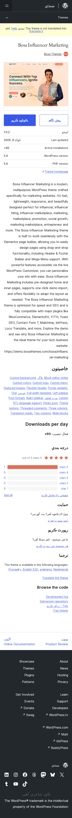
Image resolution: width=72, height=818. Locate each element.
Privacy (63, 682)
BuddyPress (57, 748)
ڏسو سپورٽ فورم (58, 520)
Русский (14, 569)
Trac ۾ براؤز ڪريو (57, 606)
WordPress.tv (56, 715)
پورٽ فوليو (51, 398)
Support (62, 701)
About (64, 661)
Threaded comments (33, 408)
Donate (27, 708)
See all (8, 495)
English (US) (30, 569)
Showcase (26, 661)
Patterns (28, 682)
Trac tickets (60, 610)
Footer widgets (57, 388)
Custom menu (58, 382)
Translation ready (21, 413)
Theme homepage (56, 171)
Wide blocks (60, 413)
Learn (64, 694)
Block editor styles (56, 377)
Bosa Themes (53, 54)
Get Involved (25, 694)
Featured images (14, 388)
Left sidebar (60, 393)
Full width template (39, 393)
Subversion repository (54, 601)
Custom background (23, 377)
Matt (62, 734)
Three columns (57, 408)
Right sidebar (34, 398)
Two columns (42, 413)
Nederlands (60, 569)
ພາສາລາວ (46, 569)
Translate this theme (55, 577)
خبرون (22, 393)
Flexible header (36, 388)
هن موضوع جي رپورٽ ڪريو (52, 546)
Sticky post (50, 403)
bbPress (60, 741)
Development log (57, 596)
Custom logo (40, 382)
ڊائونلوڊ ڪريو (20, 120)
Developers (60, 708)
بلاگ (40, 377)
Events (29, 701)
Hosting (62, 675)
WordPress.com (55, 727)
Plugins (29, 675)
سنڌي (55, 765)
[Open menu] (6, 6)
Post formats (17, 398)
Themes (63, 17)
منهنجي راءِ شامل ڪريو (54, 495)
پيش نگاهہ (53, 120)
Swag (28, 715)
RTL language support (27, 403)
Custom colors (22, 382)
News (64, 668)
